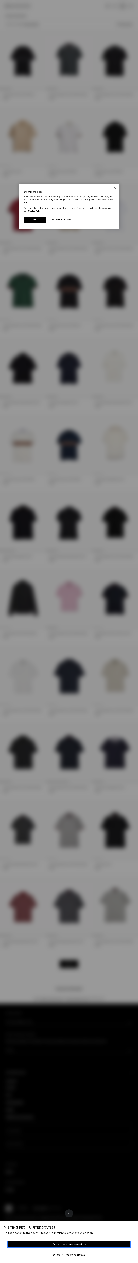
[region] (69, 206)
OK (35, 219)
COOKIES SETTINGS (61, 220)
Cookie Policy (35, 211)
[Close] (69, 1213)
